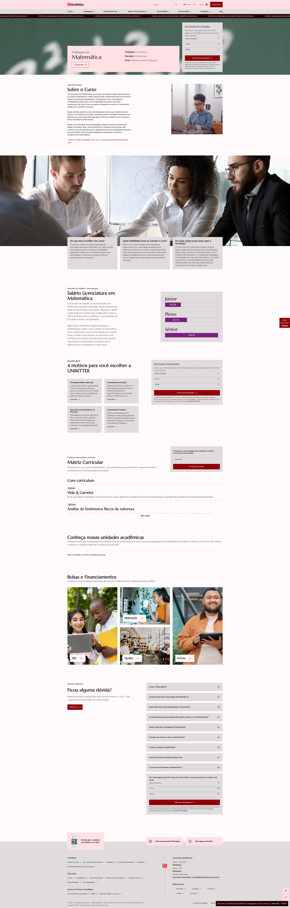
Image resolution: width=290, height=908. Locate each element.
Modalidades (88, 11)
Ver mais (145, 515)
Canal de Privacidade (193, 401)
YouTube (193, 893)
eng (189, 4)
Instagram (195, 889)
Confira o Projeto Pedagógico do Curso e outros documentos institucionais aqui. (98, 141)
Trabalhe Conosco (134, 878)
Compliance (110, 862)
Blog (221, 11)
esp (194, 4)
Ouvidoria (140, 862)
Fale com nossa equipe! (183, 802)
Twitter (178, 893)
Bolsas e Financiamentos (137, 11)
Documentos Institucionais (92, 862)
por (184, 4)
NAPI (93, 894)
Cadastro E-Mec (73, 862)
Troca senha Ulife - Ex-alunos (109, 894)
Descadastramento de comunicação (80, 867)
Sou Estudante (184, 11)
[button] (286, 891)
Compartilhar (79, 65)
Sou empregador (89, 882)
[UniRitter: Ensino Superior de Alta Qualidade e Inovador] (75, 4)
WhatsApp (177, 865)
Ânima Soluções (73, 882)
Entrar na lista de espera (201, 58)
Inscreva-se (216, 4)
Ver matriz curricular (196, 467)
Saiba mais (275, 903)
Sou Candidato (162, 11)
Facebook (179, 889)
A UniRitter (204, 11)
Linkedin (210, 889)
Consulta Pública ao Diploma (77, 894)
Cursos (69, 11)
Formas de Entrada (110, 11)
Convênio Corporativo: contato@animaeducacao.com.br (196, 877)
